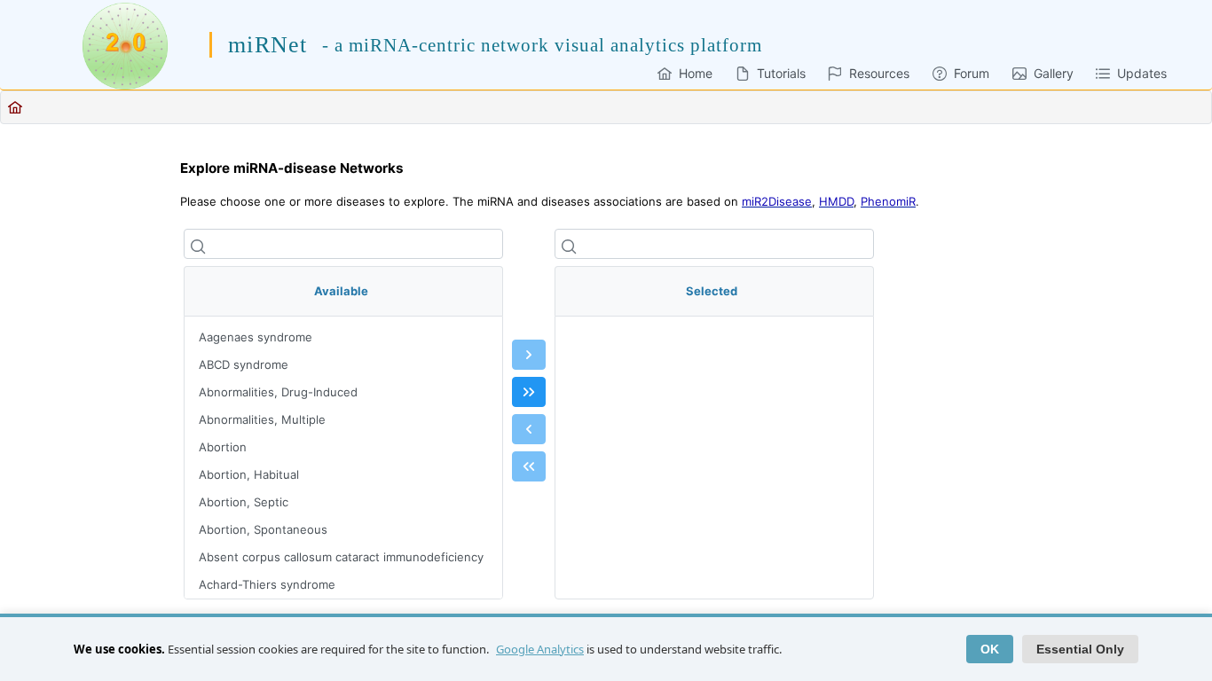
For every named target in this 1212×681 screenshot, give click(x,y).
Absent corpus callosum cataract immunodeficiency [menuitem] (341, 557)
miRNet (267, 45)
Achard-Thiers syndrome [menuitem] (267, 584)
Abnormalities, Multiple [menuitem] (262, 419)
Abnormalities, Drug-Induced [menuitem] (278, 392)
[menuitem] (685, 73)
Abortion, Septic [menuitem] (243, 502)
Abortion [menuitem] (223, 447)
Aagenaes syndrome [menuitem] (255, 337)
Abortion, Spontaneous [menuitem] (263, 529)
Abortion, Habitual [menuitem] (249, 474)
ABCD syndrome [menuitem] (243, 364)
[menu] (343, 457)
